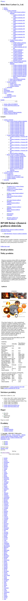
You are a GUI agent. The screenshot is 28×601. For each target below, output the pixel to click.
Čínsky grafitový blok (15, 84)
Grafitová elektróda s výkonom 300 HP (18, 45)
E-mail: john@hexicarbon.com (11, 406)
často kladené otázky (9, 91)
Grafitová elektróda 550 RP (20, 73)
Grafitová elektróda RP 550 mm (11, 388)
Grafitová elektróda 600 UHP (17, 131)
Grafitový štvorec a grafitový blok (15, 177)
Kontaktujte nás (7, 97)
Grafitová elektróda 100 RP (20, 65)
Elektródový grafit (5, 439)
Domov (5, 8)
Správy (5, 88)
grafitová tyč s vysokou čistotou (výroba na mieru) (14, 190)
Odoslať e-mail (4, 448)
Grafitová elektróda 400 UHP (17, 125)
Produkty (6, 9)
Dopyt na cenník (5, 420)
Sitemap (23, 434)
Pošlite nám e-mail (5, 246)
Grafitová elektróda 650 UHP (17, 132)
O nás (5, 93)
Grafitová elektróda (11, 10)
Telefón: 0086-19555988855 (11, 104)
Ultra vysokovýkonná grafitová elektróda (17, 121)
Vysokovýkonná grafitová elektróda (15, 135)
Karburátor (9, 87)
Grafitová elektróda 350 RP (20, 68)
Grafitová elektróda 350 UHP (17, 124)
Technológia (7, 90)
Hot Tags (9, 434)
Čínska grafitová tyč (12, 219)
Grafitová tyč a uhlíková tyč (14, 175)
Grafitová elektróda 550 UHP (17, 129)
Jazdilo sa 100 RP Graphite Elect (18, 156)
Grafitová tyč (13, 83)
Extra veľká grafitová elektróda (17, 79)
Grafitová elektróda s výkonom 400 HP (18, 50)
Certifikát (9, 94)
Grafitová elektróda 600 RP (20, 75)
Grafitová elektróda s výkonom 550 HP (18, 58)
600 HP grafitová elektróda (19, 61)
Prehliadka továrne (11, 95)
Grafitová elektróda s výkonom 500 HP (18, 56)
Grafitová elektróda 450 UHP (17, 126)
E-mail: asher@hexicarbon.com (11, 105)
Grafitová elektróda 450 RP (20, 70)
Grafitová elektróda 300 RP (20, 66)
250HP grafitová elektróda (19, 42)
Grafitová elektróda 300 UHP (17, 122)
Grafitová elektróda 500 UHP (17, 128)
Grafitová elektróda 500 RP (20, 72)
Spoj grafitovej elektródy (16, 80)
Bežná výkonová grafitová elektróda (13, 112)
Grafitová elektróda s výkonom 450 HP (18, 53)
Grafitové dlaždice (14, 86)
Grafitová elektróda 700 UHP (17, 133)
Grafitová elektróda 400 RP (20, 69)
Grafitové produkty (11, 82)
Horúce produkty (16, 434)
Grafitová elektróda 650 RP (16, 167)
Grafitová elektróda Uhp (16, 437)
